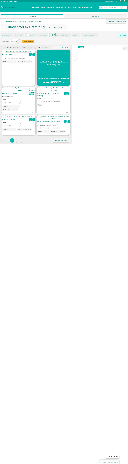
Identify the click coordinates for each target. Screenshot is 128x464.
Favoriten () (110, 462)
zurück (82, 47)
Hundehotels (32, 17)
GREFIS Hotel (7, 54)
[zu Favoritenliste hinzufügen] (4, 52)
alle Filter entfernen (29, 41)
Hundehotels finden (38, 7)
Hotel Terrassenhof (9, 119)
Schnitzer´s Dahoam (9, 93)
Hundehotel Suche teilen (61, 140)
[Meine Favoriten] (96, 7)
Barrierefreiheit (113, 456)
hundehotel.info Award (63, 7)
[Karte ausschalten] (125, 48)
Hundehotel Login (109, 1)
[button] (5, 140)
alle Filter (123, 35)
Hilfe (116, 1)
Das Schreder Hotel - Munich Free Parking (49, 94)
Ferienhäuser (95, 17)
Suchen (125, 7)
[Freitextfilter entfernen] (122, 7)
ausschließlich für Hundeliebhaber (38, 35)
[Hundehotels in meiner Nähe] (74, 58)
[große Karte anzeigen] (74, 54)
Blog (74, 7)
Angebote (50, 7)
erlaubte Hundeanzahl (88, 35)
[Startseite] (2, 21)
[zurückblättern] (6, 51)
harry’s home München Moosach (48, 121)
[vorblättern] (30, 51)
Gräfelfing (14, 41)
